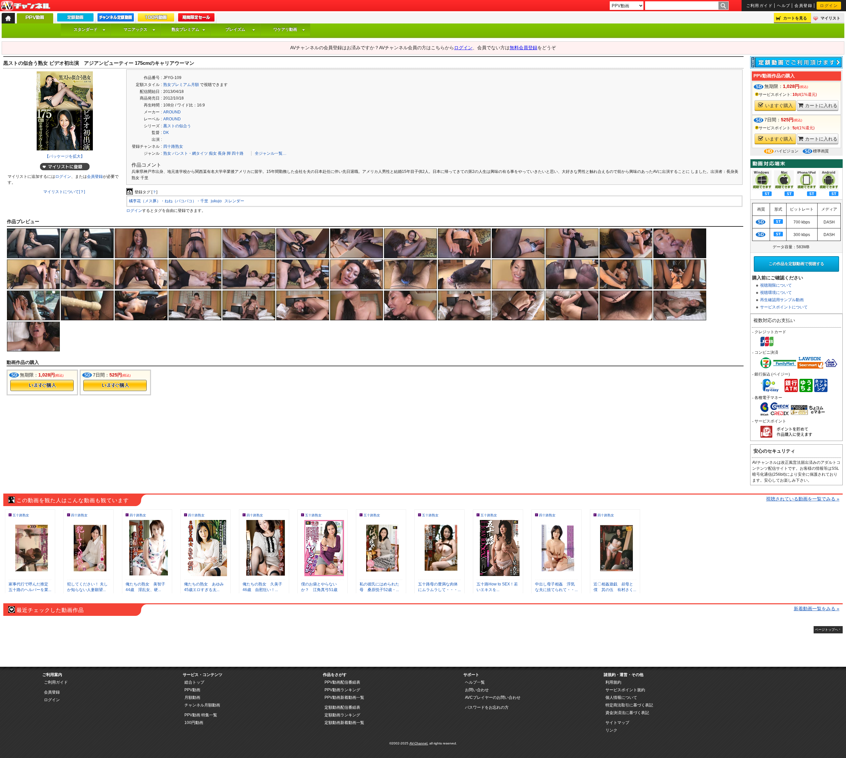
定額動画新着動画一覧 (344, 722)
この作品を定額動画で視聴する (796, 263)
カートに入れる (821, 105)
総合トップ (194, 682)
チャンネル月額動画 (202, 705)
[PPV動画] (35, 20)
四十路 (238, 153)
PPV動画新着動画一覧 (344, 697)
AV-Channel (25, 6)
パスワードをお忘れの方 (487, 707)
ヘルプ (783, 5)
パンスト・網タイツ (190, 153)
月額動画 (192, 697)
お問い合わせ (477, 690)
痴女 (213, 153)
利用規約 (613, 682)
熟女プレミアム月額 (181, 84)
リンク (611, 730)
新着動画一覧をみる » (816, 608)
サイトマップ (617, 722)
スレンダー (234, 201)
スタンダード (85, 29)
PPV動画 (192, 690)
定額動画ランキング (342, 715)
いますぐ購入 (779, 105)
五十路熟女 (21, 515)
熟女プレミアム (185, 29)
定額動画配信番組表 (342, 707)
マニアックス (135, 29)
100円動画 (193, 722)
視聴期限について (776, 285)
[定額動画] (75, 19)
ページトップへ (826, 629)
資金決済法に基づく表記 (627, 712)
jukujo (216, 201)
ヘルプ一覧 (475, 682)
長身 (222, 153)
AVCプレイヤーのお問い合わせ (492, 697)
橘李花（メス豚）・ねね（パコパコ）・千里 (168, 201)
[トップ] (8, 18)
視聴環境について (776, 292)
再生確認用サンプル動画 (782, 300)
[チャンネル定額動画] (116, 19)
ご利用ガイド (759, 5)
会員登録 (803, 5)
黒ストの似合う (177, 126)
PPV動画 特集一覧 (200, 715)
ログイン (829, 5)
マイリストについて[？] (64, 191)
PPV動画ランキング (342, 690)
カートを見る (795, 18)
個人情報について (621, 697)
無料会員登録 (523, 47)
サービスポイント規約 (625, 690)
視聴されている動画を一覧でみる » (802, 498)
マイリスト (830, 18)
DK (166, 132)
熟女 (167, 153)
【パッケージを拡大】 (65, 156)
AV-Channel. (418, 743)
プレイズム (235, 29)
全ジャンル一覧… (271, 153)
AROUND (172, 112)
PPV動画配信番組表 (342, 682)
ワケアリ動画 (285, 29)
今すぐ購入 (42, 385)
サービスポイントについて (784, 307)
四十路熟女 (173, 146)
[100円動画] (156, 19)
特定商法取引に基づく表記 (629, 705)
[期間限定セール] (196, 19)
